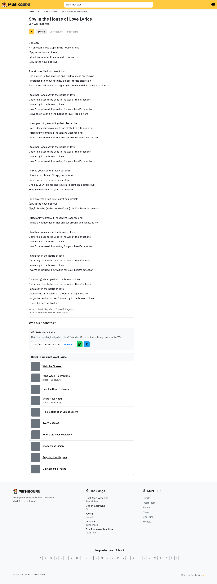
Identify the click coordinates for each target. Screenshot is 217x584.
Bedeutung (72, 31)
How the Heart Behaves (56, 389)
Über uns (148, 516)
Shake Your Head (52, 398)
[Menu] (213, 4)
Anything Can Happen (55, 457)
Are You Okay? (51, 423)
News (146, 512)
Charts (146, 497)
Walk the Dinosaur (52, 366)
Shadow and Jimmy (53, 445)
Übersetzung (56, 31)
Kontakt (147, 521)
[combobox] (108, 5)
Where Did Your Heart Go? (57, 434)
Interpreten (149, 502)
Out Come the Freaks (54, 468)
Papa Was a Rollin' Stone (56, 375)
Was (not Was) (42, 23)
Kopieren (68, 344)
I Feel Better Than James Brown (60, 411)
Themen (147, 507)
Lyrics (41, 31)
